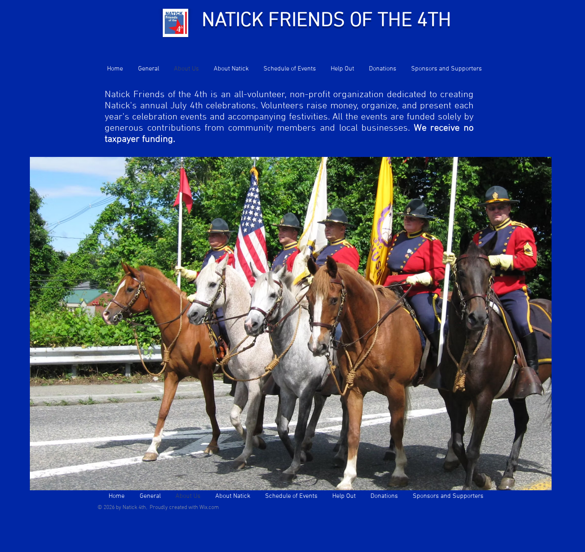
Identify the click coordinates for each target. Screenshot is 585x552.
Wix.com (209, 507)
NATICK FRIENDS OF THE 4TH (326, 21)
